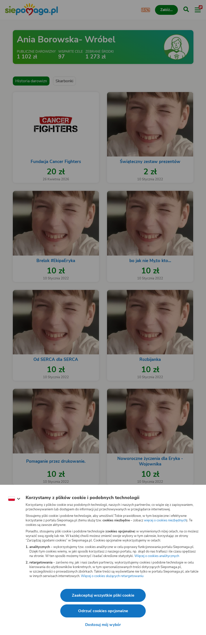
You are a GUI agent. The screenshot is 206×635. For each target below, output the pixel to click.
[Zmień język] (14, 498)
